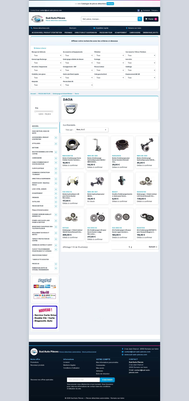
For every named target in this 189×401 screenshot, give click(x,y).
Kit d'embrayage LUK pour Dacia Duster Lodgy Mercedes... (96, 232)
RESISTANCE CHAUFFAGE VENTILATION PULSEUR (42, 227)
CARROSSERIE (37, 158)
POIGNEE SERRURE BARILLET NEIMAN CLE (41, 215)
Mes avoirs (100, 368)
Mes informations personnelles (107, 362)
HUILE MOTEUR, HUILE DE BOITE (40, 132)
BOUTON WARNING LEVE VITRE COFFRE (42, 153)
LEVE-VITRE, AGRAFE (39, 189)
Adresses (99, 371)
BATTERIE (35, 147)
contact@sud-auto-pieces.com (51, 10)
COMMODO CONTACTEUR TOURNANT (41, 173)
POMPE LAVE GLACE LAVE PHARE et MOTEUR (41, 221)
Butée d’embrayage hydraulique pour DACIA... (146, 159)
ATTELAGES (36, 143)
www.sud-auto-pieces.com (135, 355)
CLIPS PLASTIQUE (38, 168)
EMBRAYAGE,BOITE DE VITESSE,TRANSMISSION (40, 269)
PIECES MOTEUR (37, 206)
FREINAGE (35, 197)
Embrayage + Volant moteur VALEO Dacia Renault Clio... (72, 231)
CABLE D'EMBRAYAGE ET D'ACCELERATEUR (40, 163)
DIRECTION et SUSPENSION (41, 178)
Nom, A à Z (92, 129)
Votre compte (103, 359)
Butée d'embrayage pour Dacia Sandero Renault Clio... (121, 160)
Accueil (35, 126)
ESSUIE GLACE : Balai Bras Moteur (40, 184)
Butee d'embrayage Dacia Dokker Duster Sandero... (72, 159)
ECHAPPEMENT (37, 193)
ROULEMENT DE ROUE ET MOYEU (40, 233)
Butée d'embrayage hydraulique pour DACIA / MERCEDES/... (96, 160)
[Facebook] (138, 10)
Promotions (35, 362)
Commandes (100, 365)
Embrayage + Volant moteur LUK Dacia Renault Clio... (147, 195)
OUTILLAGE (36, 201)
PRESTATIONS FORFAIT (39, 255)
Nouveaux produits (37, 365)
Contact (33, 10)
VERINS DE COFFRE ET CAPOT (42, 245)
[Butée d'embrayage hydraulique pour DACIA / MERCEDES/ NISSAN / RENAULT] (97, 145)
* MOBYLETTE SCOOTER (40, 259)
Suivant (153, 247)
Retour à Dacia (41, 48)
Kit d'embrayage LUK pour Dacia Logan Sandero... (121, 231)
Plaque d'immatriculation (40, 210)
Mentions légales (69, 365)
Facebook (120, 380)
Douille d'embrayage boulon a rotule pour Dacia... (122, 195)
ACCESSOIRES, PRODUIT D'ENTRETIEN (40, 138)
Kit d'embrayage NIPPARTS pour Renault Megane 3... (146, 231)
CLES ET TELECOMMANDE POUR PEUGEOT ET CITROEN (41, 250)
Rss (125, 380)
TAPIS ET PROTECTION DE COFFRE (40, 240)
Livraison (66, 362)
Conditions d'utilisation (71, 368)
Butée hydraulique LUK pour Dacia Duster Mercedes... (71, 196)
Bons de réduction (102, 374)
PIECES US (35, 263)
